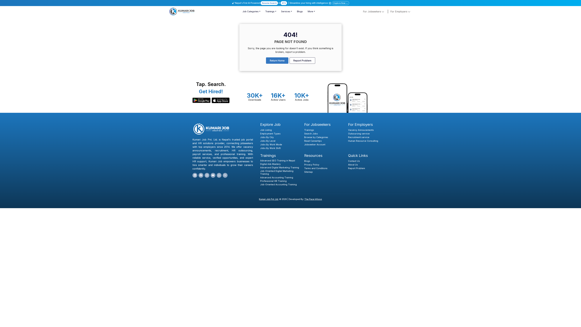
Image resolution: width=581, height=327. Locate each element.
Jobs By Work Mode (271, 144)
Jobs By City (267, 137)
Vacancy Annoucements (361, 130)
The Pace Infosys (313, 199)
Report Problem (302, 60)
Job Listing (266, 130)
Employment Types (270, 133)
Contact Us (354, 161)
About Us (353, 164)
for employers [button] (399, 11)
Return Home (277, 60)
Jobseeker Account (314, 144)
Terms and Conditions (316, 168)
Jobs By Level (268, 141)
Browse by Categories (316, 137)
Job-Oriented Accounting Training (278, 184)
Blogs (300, 11)
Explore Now (339, 3)
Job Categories (251, 11)
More (310, 11)
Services (285, 11)
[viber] (225, 175)
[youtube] (213, 175)
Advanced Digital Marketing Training (279, 167)
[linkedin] (194, 175)
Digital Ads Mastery (270, 164)
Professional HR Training (273, 181)
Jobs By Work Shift (270, 148)
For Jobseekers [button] (372, 11)
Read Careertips (313, 141)
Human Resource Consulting (363, 141)
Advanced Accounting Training (276, 177)
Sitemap (308, 172)
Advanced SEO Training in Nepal (277, 160)
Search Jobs (311, 133)
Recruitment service (358, 137)
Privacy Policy (311, 164)
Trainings (269, 11)
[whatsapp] (219, 175)
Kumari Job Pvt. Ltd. (269, 199)
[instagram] (207, 175)
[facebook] (201, 175)
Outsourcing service (359, 133)
